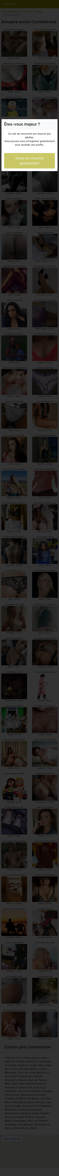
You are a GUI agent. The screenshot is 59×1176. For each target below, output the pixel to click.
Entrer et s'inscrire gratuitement (30, 160)
